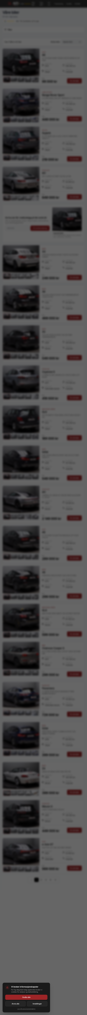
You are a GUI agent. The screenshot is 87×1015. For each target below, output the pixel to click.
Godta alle (26, 997)
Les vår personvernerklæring (26, 1009)
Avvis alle (15, 1004)
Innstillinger (37, 1004)
